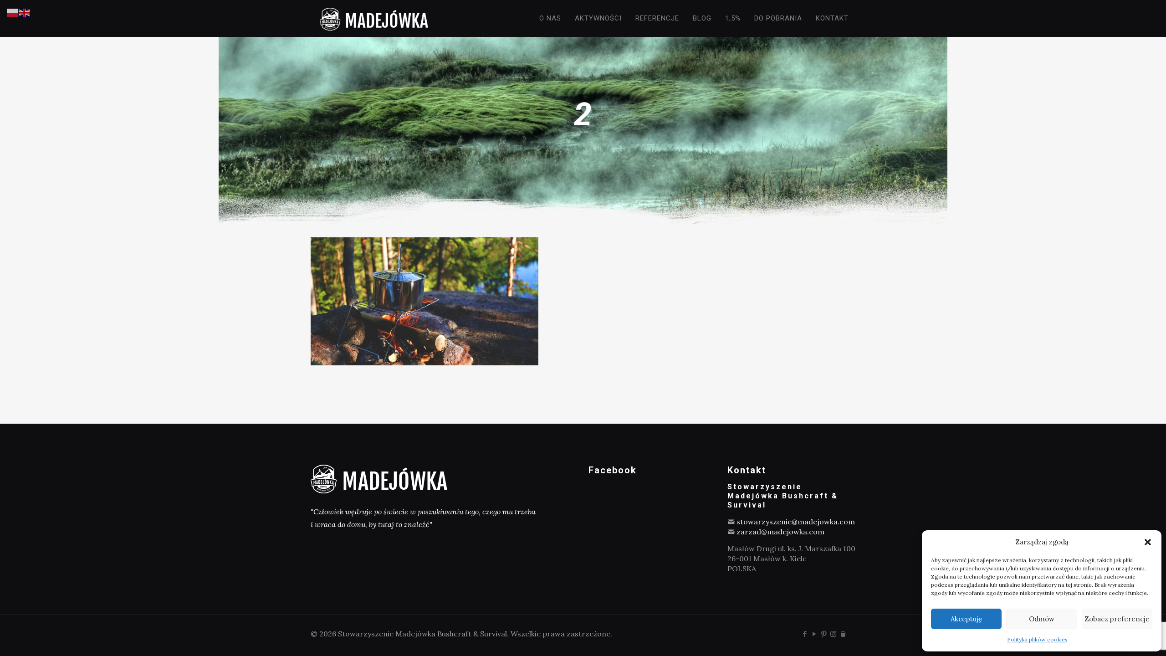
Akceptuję (966, 619)
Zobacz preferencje (1117, 619)
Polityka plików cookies (1037, 639)
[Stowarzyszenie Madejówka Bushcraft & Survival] (374, 18)
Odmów (1041, 619)
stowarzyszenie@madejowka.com (795, 521)
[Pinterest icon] (823, 634)
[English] (25, 11)
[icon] (842, 634)
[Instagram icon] (833, 634)
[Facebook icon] (804, 634)
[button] (1147, 542)
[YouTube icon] (814, 634)
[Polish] (13, 11)
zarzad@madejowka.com (780, 531)
